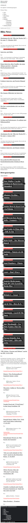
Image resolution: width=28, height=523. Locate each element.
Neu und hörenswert (8, 178)
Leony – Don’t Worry (11, 272)
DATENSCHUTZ (12, 506)
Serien (14, 348)
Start (4, 12)
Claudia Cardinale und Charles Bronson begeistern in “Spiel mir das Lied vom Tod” (13, 488)
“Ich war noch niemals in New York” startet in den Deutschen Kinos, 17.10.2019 (13, 454)
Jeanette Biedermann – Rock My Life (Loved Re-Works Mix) (13, 283)
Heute (4, 17)
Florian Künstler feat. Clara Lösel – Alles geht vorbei (12, 340)
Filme (14, 371)
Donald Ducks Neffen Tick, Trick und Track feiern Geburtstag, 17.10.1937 (13, 421)
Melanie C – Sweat (10, 295)
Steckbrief (8, 20)
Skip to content (4, 1)
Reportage (8, 22)
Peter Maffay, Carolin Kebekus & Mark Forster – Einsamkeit (13, 183)
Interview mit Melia (7, 52)
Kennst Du (9, 23)
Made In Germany (13, 61)
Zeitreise (17, 371)
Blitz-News (6, 15)
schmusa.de (3, 5)
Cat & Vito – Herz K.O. (12, 304)
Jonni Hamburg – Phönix (13, 263)
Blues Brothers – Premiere (11, 501)
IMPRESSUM (4, 506)
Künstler (5, 19)
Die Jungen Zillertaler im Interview (11, 93)
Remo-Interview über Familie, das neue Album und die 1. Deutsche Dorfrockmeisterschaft (13, 65)
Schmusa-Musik (7, 25)
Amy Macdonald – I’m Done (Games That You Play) (12, 326)
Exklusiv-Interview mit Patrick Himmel (13, 81)
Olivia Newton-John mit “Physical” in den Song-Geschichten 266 (10, 471)
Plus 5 (21, 371)
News (4, 14)
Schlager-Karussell (13, 49)
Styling (10, 117)
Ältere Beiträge (4, 175)
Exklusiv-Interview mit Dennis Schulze (13, 148)
